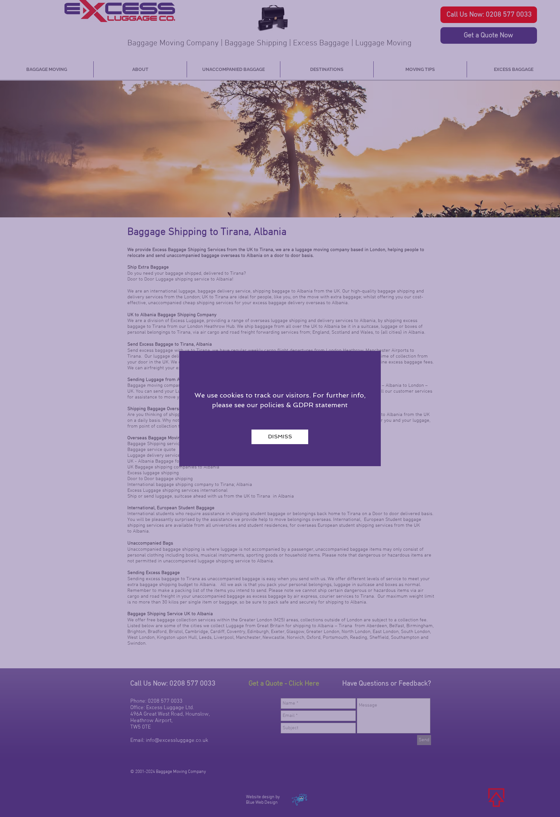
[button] (279, 437)
